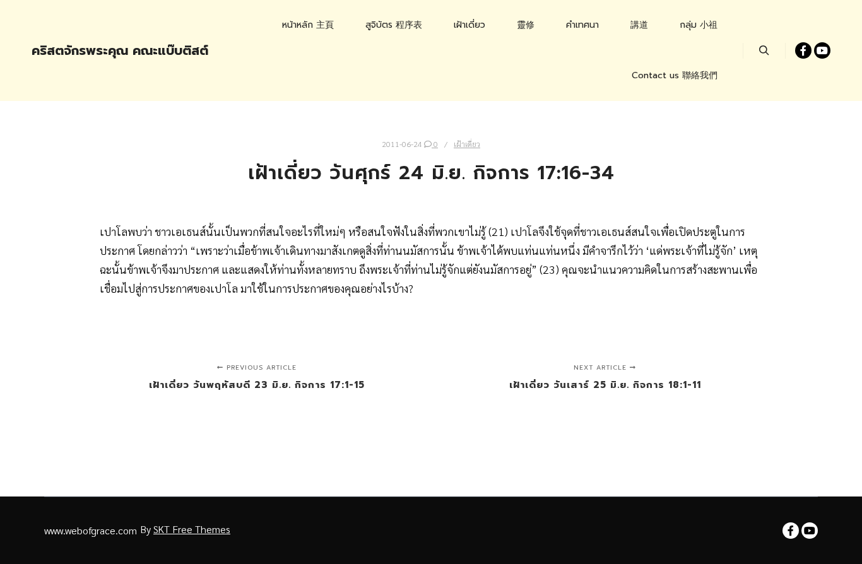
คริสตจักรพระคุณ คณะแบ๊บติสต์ (95, 50)
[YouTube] (822, 50)
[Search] (764, 50)
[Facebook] (803, 50)
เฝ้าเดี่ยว (467, 144)
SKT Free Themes (191, 529)
